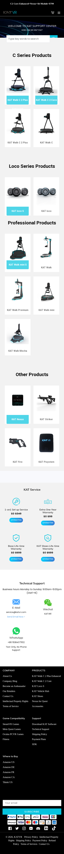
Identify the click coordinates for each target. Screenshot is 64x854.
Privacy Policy (31, 837)
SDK (34, 744)
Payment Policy (39, 840)
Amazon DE (9, 767)
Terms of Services (29, 844)
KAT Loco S (38, 686)
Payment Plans (39, 739)
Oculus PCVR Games (13, 734)
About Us (7, 676)
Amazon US (8, 762)
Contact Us (8, 696)
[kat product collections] (46, 12)
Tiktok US (8, 782)
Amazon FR (8, 772)
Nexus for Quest (39, 701)
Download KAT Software (44, 724)
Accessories (37, 706)
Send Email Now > (16, 616)
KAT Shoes (37, 696)
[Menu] (59, 12)
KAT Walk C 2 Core (41, 681)
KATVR (18, 837)
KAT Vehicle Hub (40, 691)
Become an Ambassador (14, 686)
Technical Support (40, 729)
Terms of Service (11, 706)
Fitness (6, 739)
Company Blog (10, 681)
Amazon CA (9, 777)
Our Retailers (9, 691)
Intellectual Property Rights (15, 701)
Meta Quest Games (12, 729)
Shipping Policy (39, 734)
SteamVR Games (11, 724)
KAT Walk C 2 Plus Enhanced (46, 676)
